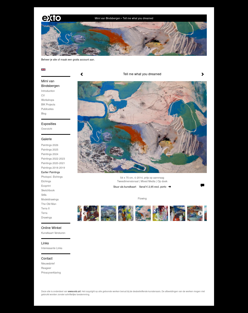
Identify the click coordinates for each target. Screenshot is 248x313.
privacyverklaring (51, 272)
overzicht (46, 128)
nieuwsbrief (48, 263)
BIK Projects (48, 104)
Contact (46, 258)
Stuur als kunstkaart (139, 186)
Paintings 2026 (49, 145)
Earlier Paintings (50, 172)
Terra (44, 213)
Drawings (46, 217)
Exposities (48, 123)
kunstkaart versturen (53, 233)
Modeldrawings (50, 199)
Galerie (46, 139)
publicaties (47, 109)
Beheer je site (49, 59)
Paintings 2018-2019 (53, 167)
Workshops (47, 100)
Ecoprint (46, 185)
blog (43, 113)
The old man (48, 204)
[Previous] (84, 213)
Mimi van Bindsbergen (107, 18)
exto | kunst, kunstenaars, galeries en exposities (51, 18)
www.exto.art (74, 291)
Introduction (48, 91)
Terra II (45, 208)
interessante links (51, 248)
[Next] (200, 213)
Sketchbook (48, 190)
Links (45, 243)
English (43, 69)
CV (43, 95)
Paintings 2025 (49, 149)
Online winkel (51, 227)
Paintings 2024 (49, 154)
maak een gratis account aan (77, 59)
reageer (46, 268)
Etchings (46, 181)
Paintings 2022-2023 (53, 158)
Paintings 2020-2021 (53, 163)
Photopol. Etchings (52, 176)
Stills (43, 195)
